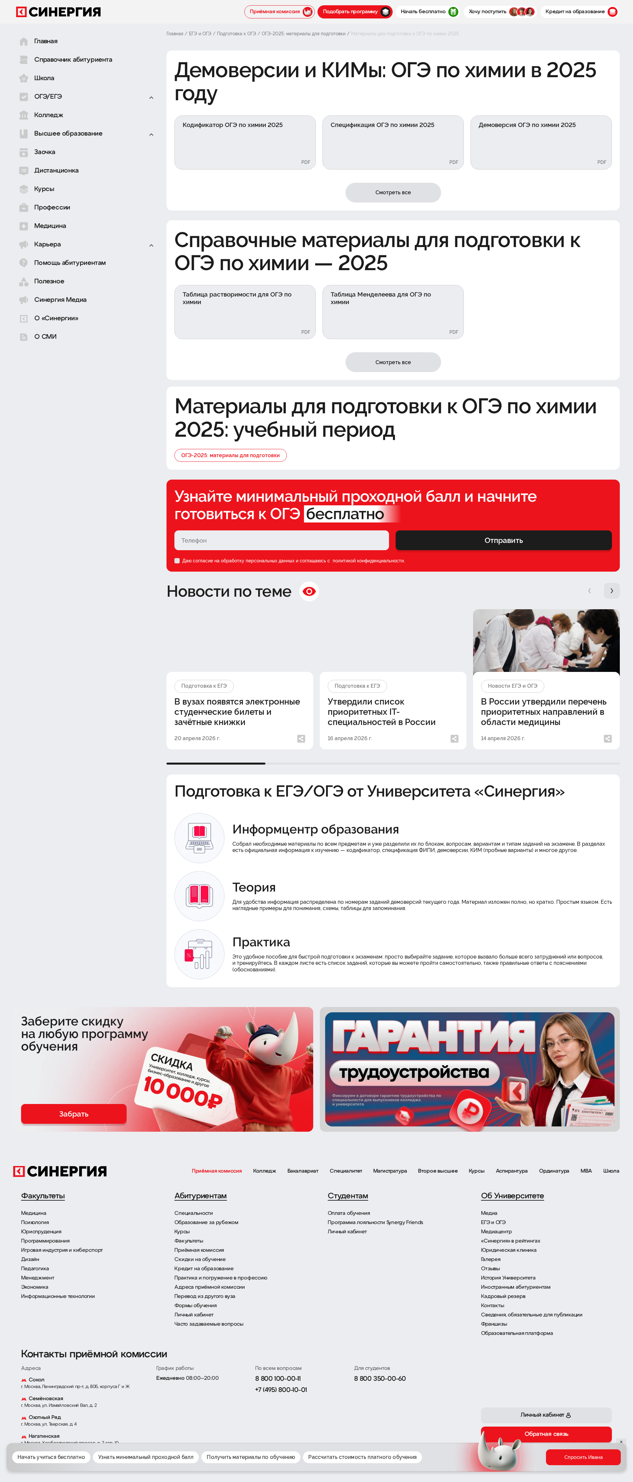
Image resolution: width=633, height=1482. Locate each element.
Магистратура (390, 1171)
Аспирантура (512, 1171)
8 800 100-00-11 (278, 1379)
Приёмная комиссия (217, 1171)
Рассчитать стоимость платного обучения (362, 1457)
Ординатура (554, 1171)
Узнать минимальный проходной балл (146, 1457)
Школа (611, 1171)
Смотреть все (393, 192)
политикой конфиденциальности (367, 560)
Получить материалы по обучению (251, 1457)
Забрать (73, 1113)
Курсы (476, 1171)
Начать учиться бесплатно (51, 1457)
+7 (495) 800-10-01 (281, 1390)
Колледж (264, 1171)
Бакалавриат (302, 1171)
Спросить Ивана (583, 1457)
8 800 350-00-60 (380, 1379)
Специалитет (346, 1171)
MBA (586, 1171)
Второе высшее (438, 1171)
